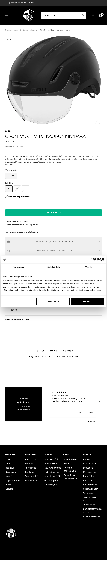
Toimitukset (89, 504)
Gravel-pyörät (51, 480)
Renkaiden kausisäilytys (70, 476)
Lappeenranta (13, 480)
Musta (11, 175)
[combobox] (64, 15)
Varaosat (30, 463)
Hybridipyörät (51, 472)
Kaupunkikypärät (30, 30)
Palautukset (89, 476)
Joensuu (10, 467)
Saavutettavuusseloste (92, 510)
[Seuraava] (101, 129)
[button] (53, 356)
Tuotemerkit (31, 476)
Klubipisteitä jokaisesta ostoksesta (54, 241)
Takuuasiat (88, 493)
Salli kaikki (87, 301)
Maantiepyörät (52, 476)
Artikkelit (88, 459)
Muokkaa (51, 301)
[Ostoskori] (100, 15)
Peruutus (88, 480)
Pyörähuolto (70, 459)
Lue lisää (9, 165)
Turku (8, 484)
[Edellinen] (6, 129)
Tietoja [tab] (88, 267)
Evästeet (88, 467)
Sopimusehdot (90, 489)
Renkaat (29, 472)
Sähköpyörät (51, 463)
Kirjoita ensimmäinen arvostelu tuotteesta (53, 356)
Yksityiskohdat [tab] (53, 267)
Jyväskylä (11, 472)
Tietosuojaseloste (92, 499)
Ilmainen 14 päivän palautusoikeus (54, 250)
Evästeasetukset (92, 516)
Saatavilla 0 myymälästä (22, 232)
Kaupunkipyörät (52, 467)
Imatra (9, 463)
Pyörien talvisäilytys (70, 469)
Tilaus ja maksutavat (18, 319)
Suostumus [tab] (18, 267)
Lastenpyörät (51, 484)
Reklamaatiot (90, 484)
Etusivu (8, 30)
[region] (72, 402)
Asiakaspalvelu (90, 463)
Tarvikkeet (30, 467)
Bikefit (67, 463)
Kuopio (9, 476)
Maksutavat (89, 472)
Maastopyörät (52, 459)
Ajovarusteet (32, 459)
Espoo (9, 459)
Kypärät (17, 30)
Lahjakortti (31, 480)
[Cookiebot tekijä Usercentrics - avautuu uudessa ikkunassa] (92, 260)
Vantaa (9, 489)
